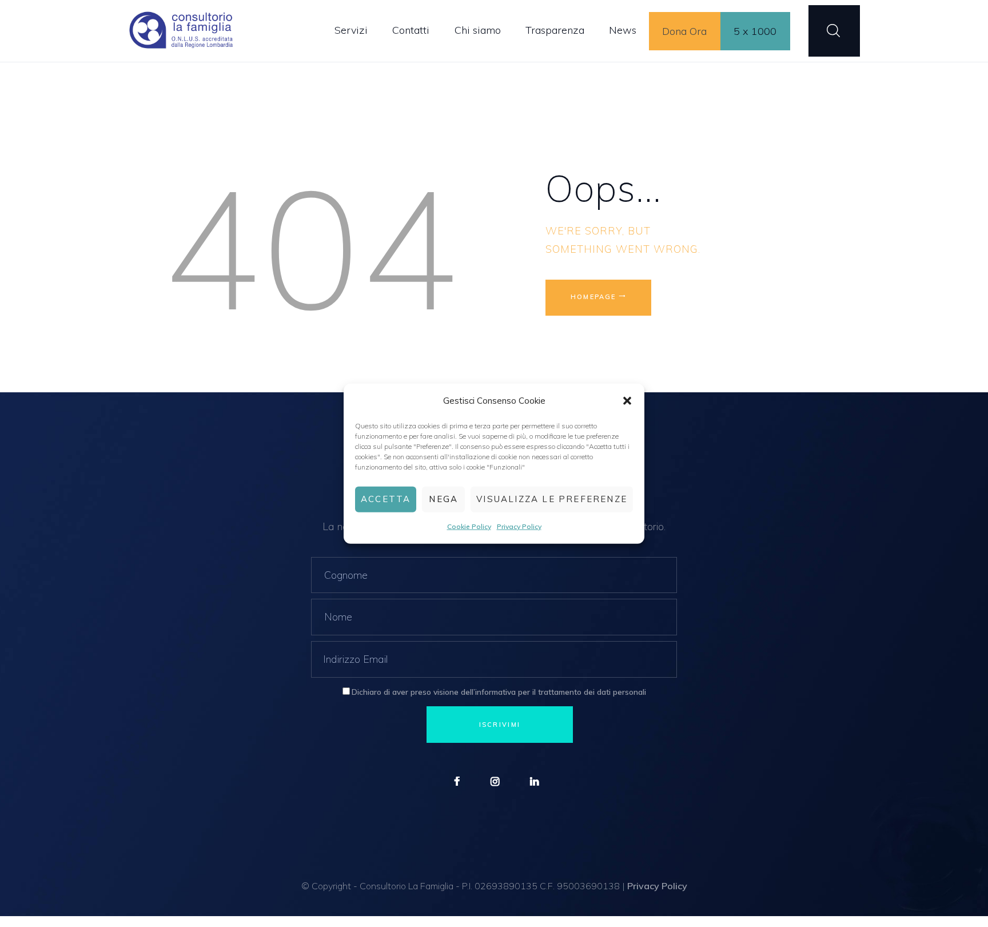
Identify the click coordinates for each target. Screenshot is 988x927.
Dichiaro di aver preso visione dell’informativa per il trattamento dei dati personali (499, 692)
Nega (443, 499)
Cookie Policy (469, 526)
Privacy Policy (519, 526)
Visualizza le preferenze (551, 499)
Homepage (593, 297)
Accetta (386, 499)
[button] (627, 400)
